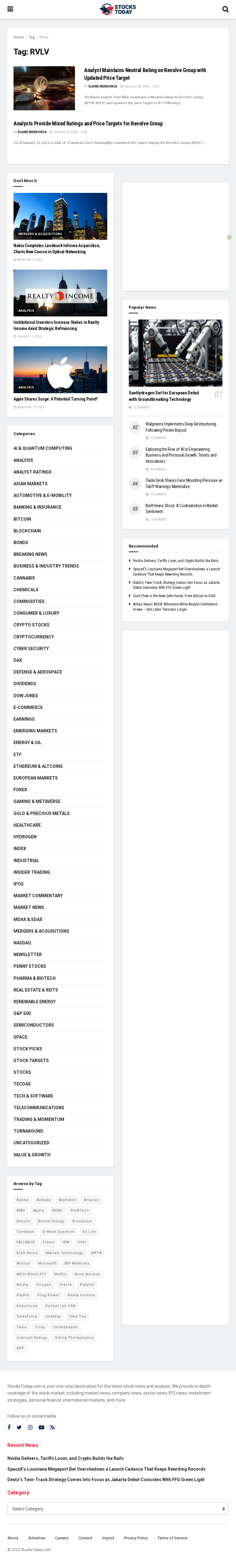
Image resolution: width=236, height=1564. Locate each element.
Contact (85, 1538)
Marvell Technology (64, 1253)
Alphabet (67, 1200)
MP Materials (77, 1263)
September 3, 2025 (29, 259)
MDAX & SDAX (28, 919)
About (12, 1538)
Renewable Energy (35, 1001)
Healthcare (27, 825)
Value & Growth (32, 1154)
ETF (18, 754)
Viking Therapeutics (74, 1338)
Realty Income (81, 1295)
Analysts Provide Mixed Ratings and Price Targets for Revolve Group (88, 123)
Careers (62, 1538)
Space (20, 1037)
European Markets (36, 778)
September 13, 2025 (30, 407)
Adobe (23, 1200)
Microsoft (47, 1263)
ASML (57, 1210)
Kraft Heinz (27, 1253)
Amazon (91, 1200)
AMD (21, 1210)
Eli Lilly (89, 1232)
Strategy (53, 1316)
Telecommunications (39, 1107)
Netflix (60, 1274)
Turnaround (28, 1131)
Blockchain (27, 530)
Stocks (22, 1072)
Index (20, 848)
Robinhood (27, 1306)
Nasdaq (22, 942)
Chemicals (26, 589)
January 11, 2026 (29, 336)
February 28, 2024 (136, 86)
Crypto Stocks (31, 624)
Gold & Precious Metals (42, 813)
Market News (29, 907)
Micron (23, 1263)
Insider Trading (32, 872)
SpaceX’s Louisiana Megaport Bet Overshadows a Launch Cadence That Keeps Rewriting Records (106, 1469)
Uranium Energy (32, 1338)
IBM (65, 1242)
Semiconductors (34, 1025)
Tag (32, 37)
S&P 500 (22, 1013)
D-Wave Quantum (58, 1232)
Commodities (29, 601)
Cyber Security (31, 648)
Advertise (36, 1538)
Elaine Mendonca (102, 86)
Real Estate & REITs (36, 990)
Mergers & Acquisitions (40, 234)
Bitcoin (22, 519)
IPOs (19, 884)
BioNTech (80, 1210)
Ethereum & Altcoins (38, 766)
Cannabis (24, 578)
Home (19, 37)
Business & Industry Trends (46, 566)
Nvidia (22, 1285)
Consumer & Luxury (36, 613)
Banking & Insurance (37, 507)
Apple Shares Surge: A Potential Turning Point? (55, 399)
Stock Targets (31, 1060)
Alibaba (44, 1200)
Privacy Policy (136, 1538)
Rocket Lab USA (60, 1306)
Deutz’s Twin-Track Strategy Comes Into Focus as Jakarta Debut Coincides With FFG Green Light (106, 1479)
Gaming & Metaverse (37, 801)
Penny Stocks (30, 966)
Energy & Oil (27, 742)
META (96, 1253)
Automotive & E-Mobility (43, 495)
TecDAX (22, 1083)
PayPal (23, 1295)
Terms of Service (172, 1538)
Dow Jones (26, 695)
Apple (38, 1210)
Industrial (26, 860)
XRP (20, 1348)
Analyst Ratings (33, 472)
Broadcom (82, 1221)
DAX (18, 660)
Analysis (26, 310)
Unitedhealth (65, 1327)
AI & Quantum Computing (43, 448)
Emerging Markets (35, 730)
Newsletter (28, 954)
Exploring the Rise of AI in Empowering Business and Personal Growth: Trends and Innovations (181, 455)
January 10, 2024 (65, 132)
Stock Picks (28, 1048)
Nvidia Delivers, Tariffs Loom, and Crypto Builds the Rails (175, 561)
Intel (81, 1242)
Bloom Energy (51, 1221)
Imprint (108, 1538)
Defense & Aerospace (38, 672)
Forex (20, 789)
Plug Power (48, 1295)
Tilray (40, 1327)
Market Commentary (38, 895)
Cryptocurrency (34, 636)
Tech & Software (33, 1096)
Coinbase (25, 1232)
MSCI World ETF (31, 1274)
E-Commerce (28, 707)
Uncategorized (31, 1142)
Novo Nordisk (87, 1274)
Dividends (25, 683)
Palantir (87, 1285)
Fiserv (48, 1242)
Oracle (65, 1285)
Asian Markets (31, 483)
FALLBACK (26, 1242)
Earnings (24, 719)
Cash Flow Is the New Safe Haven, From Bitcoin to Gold (174, 596)
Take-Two (78, 1316)
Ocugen (43, 1285)
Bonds (21, 542)
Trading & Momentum (39, 1119)
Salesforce (27, 1316)
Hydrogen (25, 836)
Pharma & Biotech (35, 978)
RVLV (44, 37)
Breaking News (30, 554)
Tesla (22, 1327)
